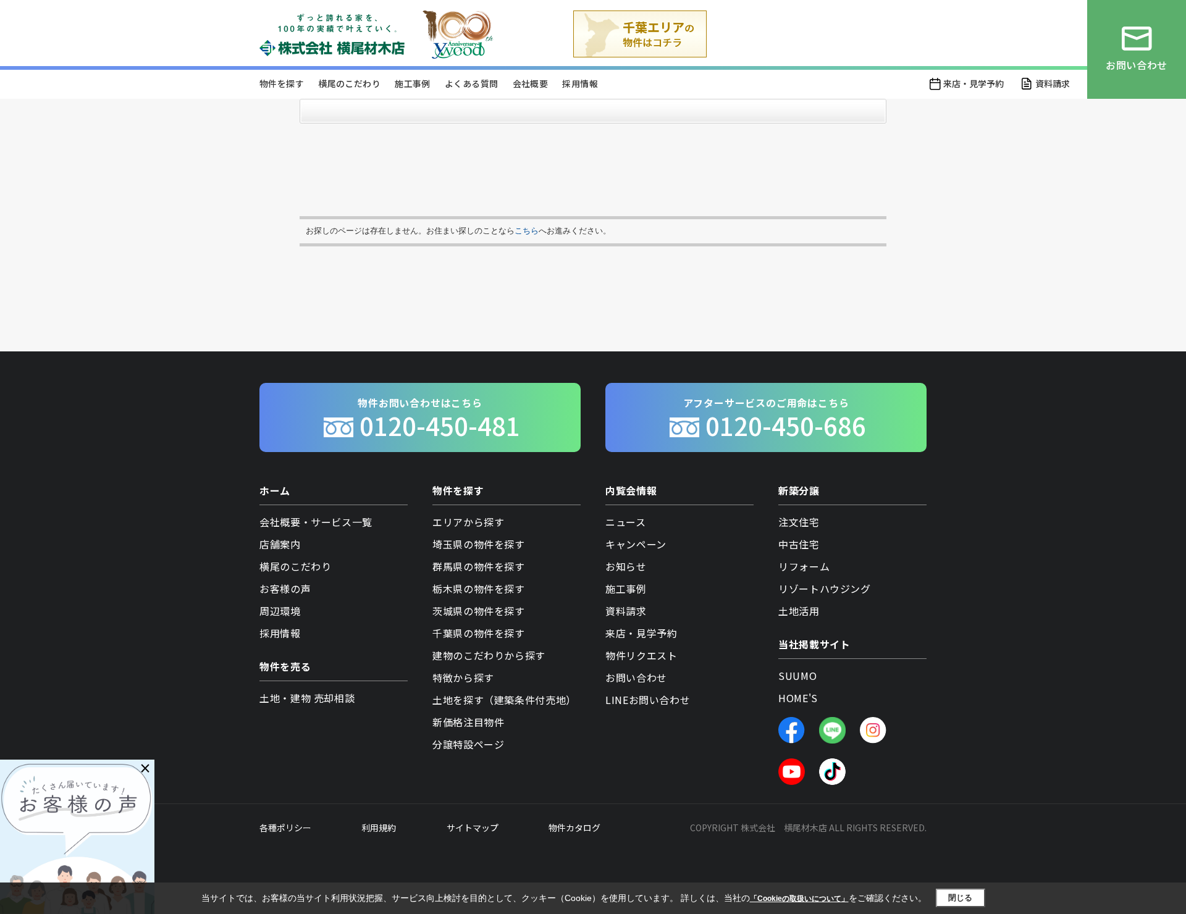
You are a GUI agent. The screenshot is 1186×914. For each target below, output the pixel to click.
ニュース (625, 521)
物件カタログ (574, 827)
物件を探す (281, 83)
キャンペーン (636, 544)
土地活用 (799, 610)
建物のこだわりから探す (488, 655)
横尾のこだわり (349, 83)
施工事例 (413, 83)
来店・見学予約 (973, 83)
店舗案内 (280, 544)
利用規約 (378, 827)
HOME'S (798, 697)
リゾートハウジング (824, 588)
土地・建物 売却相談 (307, 697)
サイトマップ (472, 827)
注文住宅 (799, 521)
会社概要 (531, 83)
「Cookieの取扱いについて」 (799, 898)
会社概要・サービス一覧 (315, 521)
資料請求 (1052, 83)
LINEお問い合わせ (647, 699)
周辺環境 (280, 610)
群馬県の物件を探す (478, 566)
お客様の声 (285, 588)
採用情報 (580, 83)
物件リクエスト (641, 655)
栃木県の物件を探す (478, 588)
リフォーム (804, 566)
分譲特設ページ (468, 744)
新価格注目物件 (468, 722)
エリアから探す (468, 521)
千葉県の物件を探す (478, 633)
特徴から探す (463, 677)
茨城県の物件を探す (478, 610)
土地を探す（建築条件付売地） (504, 699)
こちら (527, 230)
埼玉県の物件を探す (478, 544)
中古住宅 (799, 544)
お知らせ (626, 566)
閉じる (960, 897)
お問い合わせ (636, 677)
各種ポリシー (285, 827)
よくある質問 (471, 83)
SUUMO (797, 675)
